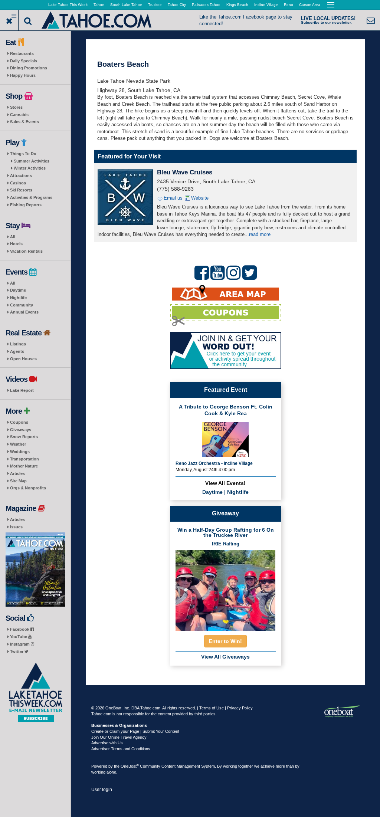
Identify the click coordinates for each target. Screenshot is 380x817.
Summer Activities (31, 161)
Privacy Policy (240, 708)
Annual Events (24, 312)
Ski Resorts (21, 190)
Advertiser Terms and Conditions (120, 749)
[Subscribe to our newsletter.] (35, 692)
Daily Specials (23, 61)
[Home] (97, 19)
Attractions (21, 175)
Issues (16, 527)
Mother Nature (24, 466)
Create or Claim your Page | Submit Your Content (135, 731)
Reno (288, 5)
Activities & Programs (31, 197)
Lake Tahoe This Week (68, 5)
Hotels (16, 244)
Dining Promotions (28, 68)
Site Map (18, 481)
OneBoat (130, 766)
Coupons (19, 422)
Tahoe (99, 5)
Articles (17, 473)
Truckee (155, 5)
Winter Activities (30, 168)
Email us (173, 198)
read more (260, 234)
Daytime (18, 290)
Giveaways (20, 429)
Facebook (20, 629)
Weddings (20, 451)
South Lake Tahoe (126, 5)
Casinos (18, 183)
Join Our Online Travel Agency (119, 737)
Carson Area (309, 5)
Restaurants (22, 53)
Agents (17, 351)
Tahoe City (177, 5)
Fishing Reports (26, 205)
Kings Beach (237, 5)
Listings (18, 344)
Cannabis (19, 114)
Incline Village (266, 5)
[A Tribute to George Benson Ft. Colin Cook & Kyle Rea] (225, 438)
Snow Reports (24, 436)
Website (200, 198)
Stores (16, 107)
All (12, 236)
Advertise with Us (107, 743)
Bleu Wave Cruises (184, 172)
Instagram (20, 644)
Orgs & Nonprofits (28, 488)
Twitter (17, 651)
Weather (18, 444)
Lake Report (22, 390)
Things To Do (23, 153)
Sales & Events (24, 121)
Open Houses (23, 359)
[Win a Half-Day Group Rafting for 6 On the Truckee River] (226, 588)
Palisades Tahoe (206, 5)
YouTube (19, 636)
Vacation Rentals (26, 251)
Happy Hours (23, 75)
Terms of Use (211, 708)
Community (21, 305)
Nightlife (18, 297)
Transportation (24, 459)
